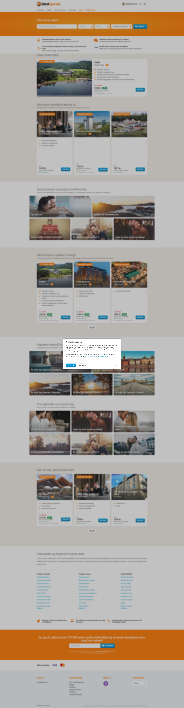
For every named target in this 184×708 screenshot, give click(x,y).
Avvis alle (82, 365)
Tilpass (115, 365)
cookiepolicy (104, 356)
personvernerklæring (90, 356)
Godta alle (70, 365)
